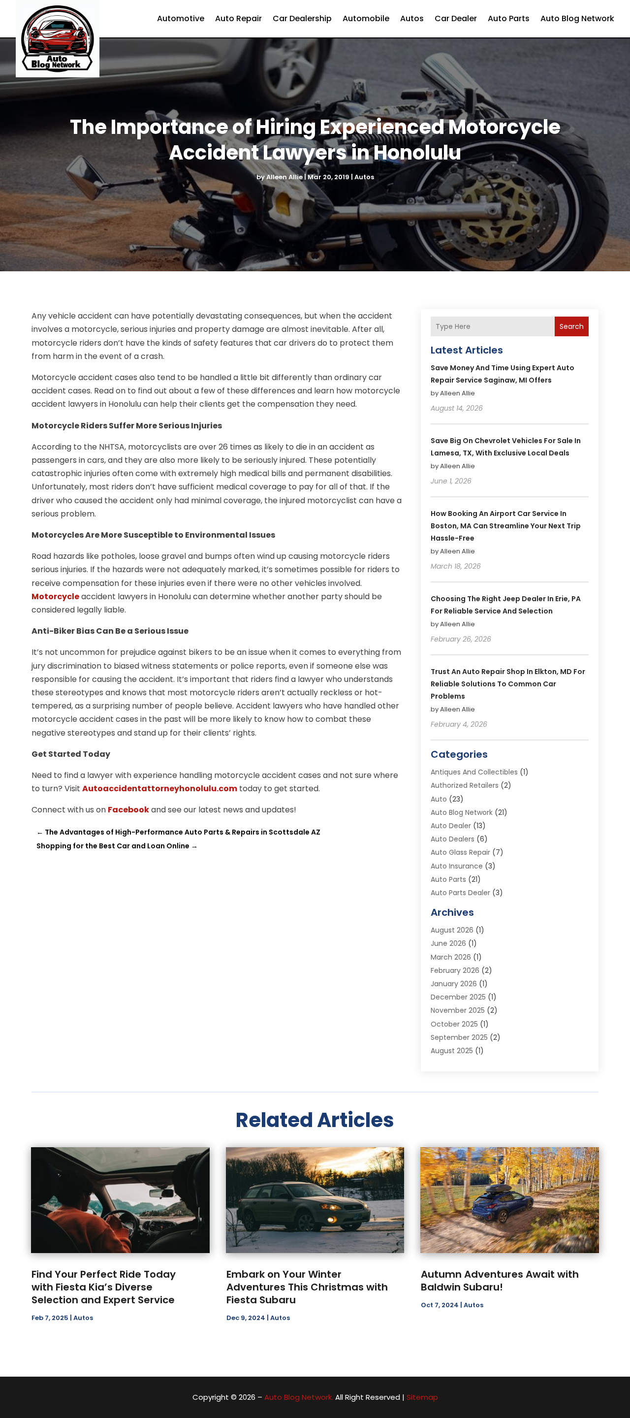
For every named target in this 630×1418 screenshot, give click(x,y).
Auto (439, 799)
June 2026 (448, 943)
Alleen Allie (284, 177)
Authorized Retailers (465, 785)
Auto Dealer (451, 826)
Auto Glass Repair (460, 852)
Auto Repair (238, 18)
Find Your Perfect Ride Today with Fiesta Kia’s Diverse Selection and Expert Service (104, 1287)
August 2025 (452, 1051)
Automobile (366, 18)
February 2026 (455, 970)
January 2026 (454, 984)
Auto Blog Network (577, 18)
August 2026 (452, 930)
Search (572, 326)
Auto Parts (509, 18)
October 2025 (454, 1024)
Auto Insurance (457, 866)
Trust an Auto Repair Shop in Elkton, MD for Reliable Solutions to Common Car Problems (508, 684)
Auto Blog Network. (298, 1397)
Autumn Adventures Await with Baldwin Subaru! (500, 1280)
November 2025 (458, 1010)
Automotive (180, 18)
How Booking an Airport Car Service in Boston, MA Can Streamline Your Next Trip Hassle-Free (506, 526)
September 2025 (459, 1037)
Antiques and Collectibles (474, 772)
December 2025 (458, 997)
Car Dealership (302, 18)
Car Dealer (456, 18)
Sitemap (422, 1397)
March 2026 (451, 957)
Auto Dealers (452, 839)
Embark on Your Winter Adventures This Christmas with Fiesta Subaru (307, 1287)
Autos (412, 18)
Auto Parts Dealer (460, 893)
